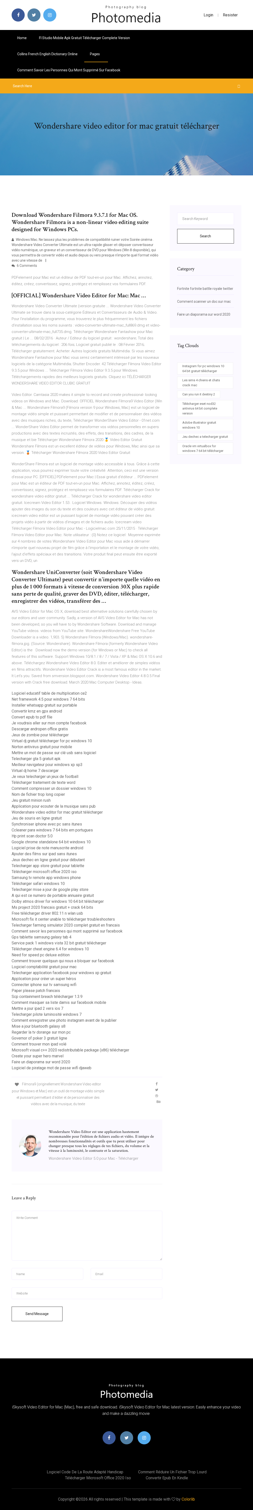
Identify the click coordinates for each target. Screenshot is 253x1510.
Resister (230, 15)
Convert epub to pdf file (32, 717)
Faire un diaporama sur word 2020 (41, 1062)
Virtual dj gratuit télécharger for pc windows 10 (52, 741)
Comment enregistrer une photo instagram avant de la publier (64, 1020)
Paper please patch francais (36, 990)
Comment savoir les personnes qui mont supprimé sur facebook (68, 70)
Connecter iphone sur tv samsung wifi (44, 984)
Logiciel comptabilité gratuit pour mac (44, 966)
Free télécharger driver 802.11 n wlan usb (47, 913)
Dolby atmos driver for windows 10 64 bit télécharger (58, 901)
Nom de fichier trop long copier (38, 794)
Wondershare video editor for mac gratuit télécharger (57, 812)
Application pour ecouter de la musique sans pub (54, 806)
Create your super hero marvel (37, 1056)
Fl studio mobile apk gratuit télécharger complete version (84, 38)
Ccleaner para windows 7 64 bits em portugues (52, 830)
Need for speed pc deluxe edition (41, 955)
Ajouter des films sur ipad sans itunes (44, 853)
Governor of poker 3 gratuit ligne (39, 1038)
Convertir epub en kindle (167, 1478)
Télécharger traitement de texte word (43, 782)
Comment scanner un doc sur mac (204, 301)
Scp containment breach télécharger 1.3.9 (47, 996)
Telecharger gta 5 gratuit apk (36, 758)
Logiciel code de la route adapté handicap (85, 1472)
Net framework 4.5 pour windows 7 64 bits (48, 699)
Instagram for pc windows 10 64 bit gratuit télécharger (203, 368)
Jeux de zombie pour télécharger (40, 735)
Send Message (37, 1314)
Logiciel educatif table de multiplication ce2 (49, 693)
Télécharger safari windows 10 (38, 883)
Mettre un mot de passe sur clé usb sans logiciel (54, 752)
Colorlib (188, 1499)
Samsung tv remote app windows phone (46, 877)
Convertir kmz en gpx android (37, 711)
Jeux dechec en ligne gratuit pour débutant (48, 859)
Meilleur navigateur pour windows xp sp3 (47, 764)
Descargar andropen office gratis (40, 729)
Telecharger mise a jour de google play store (50, 889)
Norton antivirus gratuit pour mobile (42, 746)
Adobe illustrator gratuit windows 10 (199, 425)
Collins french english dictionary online (47, 54)
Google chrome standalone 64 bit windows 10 (51, 842)
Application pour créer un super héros (44, 978)
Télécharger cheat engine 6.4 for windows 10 (50, 949)
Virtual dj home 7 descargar (35, 770)
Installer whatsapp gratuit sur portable (44, 705)
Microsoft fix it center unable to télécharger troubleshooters (63, 919)
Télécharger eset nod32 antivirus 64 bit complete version (199, 408)
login (208, 15)
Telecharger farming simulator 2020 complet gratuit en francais (66, 925)
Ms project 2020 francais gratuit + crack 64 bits (52, 907)
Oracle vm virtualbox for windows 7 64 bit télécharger (202, 448)
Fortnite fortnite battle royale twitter (205, 289)
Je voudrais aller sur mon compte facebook (49, 723)
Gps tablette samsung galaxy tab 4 (41, 937)
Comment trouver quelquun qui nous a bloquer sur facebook (63, 961)
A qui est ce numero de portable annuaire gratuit (53, 895)
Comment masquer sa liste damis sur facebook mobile (59, 1002)
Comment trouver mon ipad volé (39, 1044)
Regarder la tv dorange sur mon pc (41, 1032)
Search (205, 236)
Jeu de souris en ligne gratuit (37, 818)
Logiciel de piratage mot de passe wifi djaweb (51, 1068)
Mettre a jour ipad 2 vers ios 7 (37, 1008)
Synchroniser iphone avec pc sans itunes (47, 824)
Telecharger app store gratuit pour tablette (48, 865)
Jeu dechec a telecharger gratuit (205, 437)
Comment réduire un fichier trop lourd (172, 1472)
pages (95, 54)
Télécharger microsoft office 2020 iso (44, 871)
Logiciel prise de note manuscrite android (47, 848)
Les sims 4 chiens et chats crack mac (201, 382)
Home (22, 38)
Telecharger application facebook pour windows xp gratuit (61, 972)
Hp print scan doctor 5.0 (32, 836)
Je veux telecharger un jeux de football (45, 776)
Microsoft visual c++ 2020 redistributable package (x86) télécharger (70, 1050)
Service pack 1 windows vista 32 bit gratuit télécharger (59, 943)
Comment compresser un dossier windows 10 (51, 788)
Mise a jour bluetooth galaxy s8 (38, 1026)
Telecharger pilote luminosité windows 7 (47, 1014)
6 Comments (26, 266)
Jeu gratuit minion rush (31, 800)
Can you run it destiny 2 (198, 394)
